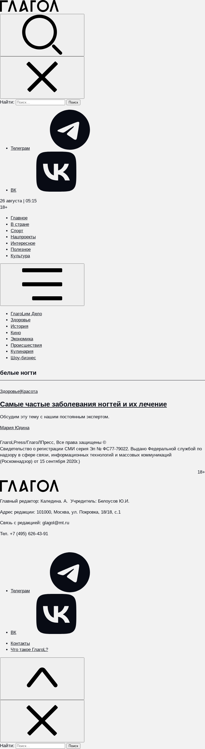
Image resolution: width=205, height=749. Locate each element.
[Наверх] (42, 678)
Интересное (23, 243)
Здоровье (20, 319)
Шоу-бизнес (23, 357)
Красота (29, 391)
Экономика (22, 338)
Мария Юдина (14, 427)
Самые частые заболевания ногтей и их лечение (83, 404)
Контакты (20, 643)
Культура (20, 255)
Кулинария (22, 351)
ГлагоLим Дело (26, 313)
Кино (16, 332)
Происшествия (26, 345)
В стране (20, 224)
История (19, 326)
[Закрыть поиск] (42, 77)
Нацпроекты (23, 236)
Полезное (21, 249)
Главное (19, 217)
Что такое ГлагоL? (29, 649)
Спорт (17, 230)
